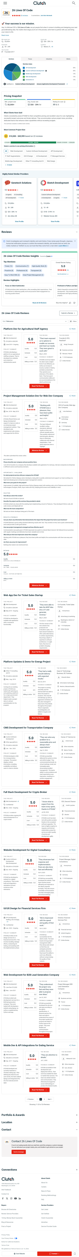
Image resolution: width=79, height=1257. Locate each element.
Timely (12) (8, 266)
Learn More (62, 246)
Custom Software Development (35, 70)
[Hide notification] (75, 241)
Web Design (51, 161)
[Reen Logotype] (7, 183)
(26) (67, 270)
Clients (68, 59)
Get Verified (45, 1214)
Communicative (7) (22, 266)
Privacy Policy (5, 1235)
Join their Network (46, 15)
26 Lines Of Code (22, 10)
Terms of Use (5, 1245)
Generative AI (30, 79)
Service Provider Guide (48, 1226)
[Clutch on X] (7, 1198)
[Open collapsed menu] (5, 3)
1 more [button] (21, 198)
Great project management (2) (33, 275)
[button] (35, 321)
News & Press (45, 1191)
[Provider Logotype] (6, 13)
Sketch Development (58, 182)
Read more (5, 35)
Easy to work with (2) (12, 275)
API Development (31, 67)
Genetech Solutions (21, 182)
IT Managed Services (57, 156)
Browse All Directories (8, 1209)
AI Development (41, 156)
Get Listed (44, 1209)
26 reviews (24, 15)
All (6, 151)
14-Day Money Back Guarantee (11, 1218)
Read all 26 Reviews (39, 303)
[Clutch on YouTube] (15, 1198)
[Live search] (73, 3)
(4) (17, 190)
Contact (54, 1254)
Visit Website (20, 1254)
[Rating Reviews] (16, 15)
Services (11, 59)
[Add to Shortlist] (74, 1254)
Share (73, 329)
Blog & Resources (7, 1222)
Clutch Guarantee (47, 1218)
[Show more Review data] (39, 386)
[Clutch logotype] (39, 3)
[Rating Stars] (12, 190)
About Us (44, 1183)
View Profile (19, 221)
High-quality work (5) (39, 266)
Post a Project (6, 1226)
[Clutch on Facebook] (2, 1198)
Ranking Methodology (48, 1195)
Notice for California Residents (10, 1242)
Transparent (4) (36, 270)
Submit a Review (67, 313)
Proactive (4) (9, 270)
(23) (54, 190)
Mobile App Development (33, 73)
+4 (52, 47)
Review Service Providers (9, 1214)
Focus (30, 59)
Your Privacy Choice (7, 1238)
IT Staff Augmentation (12, 156)
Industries (49, 59)
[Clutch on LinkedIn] (19, 1198)
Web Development (31, 76)
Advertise (44, 1222)
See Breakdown (62, 274)
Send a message (18, 1152)
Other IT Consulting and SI (35, 161)
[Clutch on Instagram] (11, 1198)
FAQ (42, 1199)
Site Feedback (6, 1190)
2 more (9, 165)
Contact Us (5, 1194)
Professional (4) (22, 270)
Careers (43, 1187)
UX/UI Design (28, 156)
